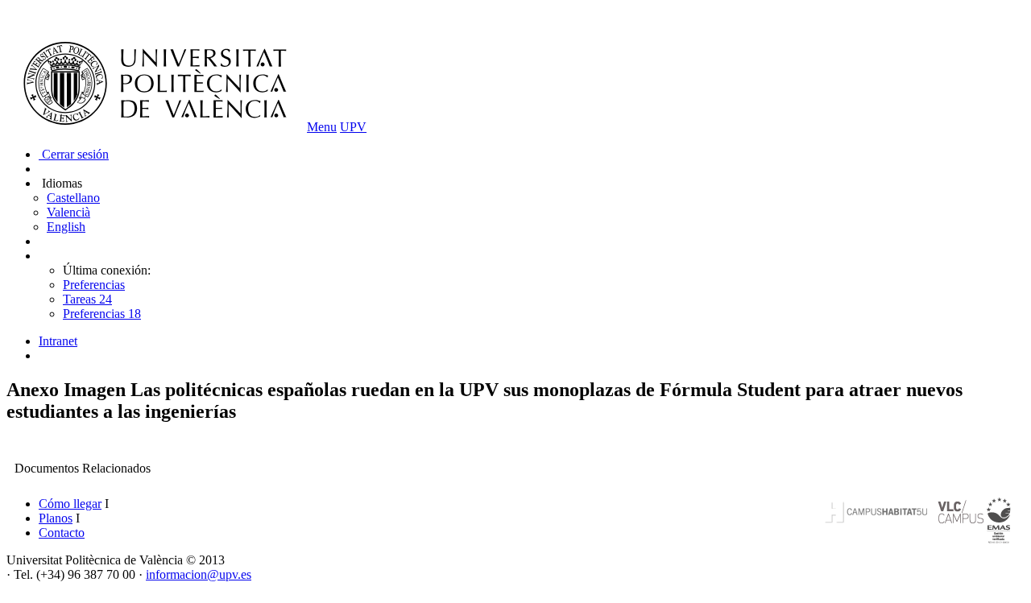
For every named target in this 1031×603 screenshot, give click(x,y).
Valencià (68, 212)
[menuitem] (532, 341)
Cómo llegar (70, 503)
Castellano (73, 197)
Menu (322, 127)
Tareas (87, 299)
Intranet (58, 341)
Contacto (62, 532)
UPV (353, 127)
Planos (55, 518)
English (66, 226)
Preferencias (94, 284)
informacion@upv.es (198, 574)
